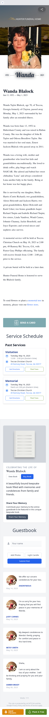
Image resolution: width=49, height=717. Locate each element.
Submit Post (24, 561)
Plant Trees (34, 369)
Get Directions (14, 369)
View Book (12, 476)
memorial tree (34, 300)
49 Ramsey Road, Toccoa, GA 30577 (26, 364)
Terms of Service (32, 705)
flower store (32, 304)
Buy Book (27, 476)
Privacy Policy (17, 705)
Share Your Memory (17, 517)
